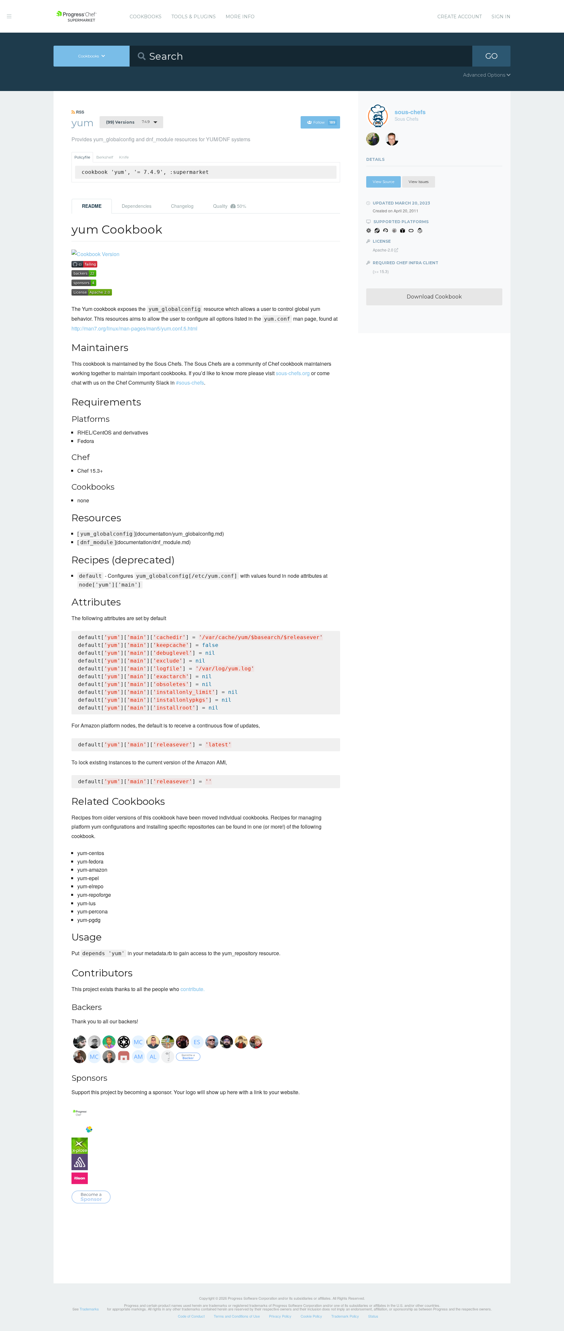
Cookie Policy (311, 1316)
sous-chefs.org (293, 373)
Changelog (182, 206)
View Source (383, 181)
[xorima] (375, 141)
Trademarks (89, 1308)
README (92, 206)
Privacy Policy (280, 1316)
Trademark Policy (345, 1316)
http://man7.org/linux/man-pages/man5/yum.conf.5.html (134, 328)
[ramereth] (394, 141)
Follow (324, 122)
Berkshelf (104, 157)
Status (373, 1316)
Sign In (501, 17)
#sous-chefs (190, 382)
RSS (79, 112)
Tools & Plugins (193, 17)
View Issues (419, 181)
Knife (124, 157)
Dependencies (136, 206)
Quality (229, 206)
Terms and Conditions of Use (237, 1316)
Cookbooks (146, 17)
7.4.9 (127, 122)
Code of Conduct (191, 1316)
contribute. (192, 989)
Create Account (459, 17)
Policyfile (82, 157)
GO (491, 56)
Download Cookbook (434, 297)
